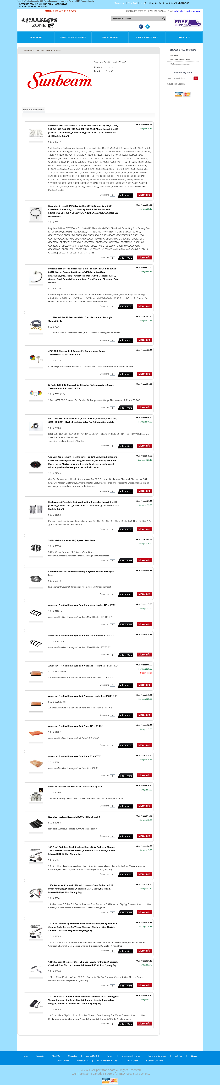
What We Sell (83, 1061)
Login (142, 3)
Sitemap (194, 1056)
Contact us (72, 1056)
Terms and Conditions (157, 1056)
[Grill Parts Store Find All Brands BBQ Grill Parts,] (39, 27)
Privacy (110, 1056)
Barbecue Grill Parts (154, 1061)
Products (40, 1056)
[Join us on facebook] (140, 28)
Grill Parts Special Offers (180, 60)
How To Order (132, 1061)
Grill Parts (36, 37)
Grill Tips (178, 1056)
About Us (56, 1056)
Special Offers (110, 37)
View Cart (132, 3)
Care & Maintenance (147, 37)
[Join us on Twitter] (147, 28)
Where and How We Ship (107, 1061)
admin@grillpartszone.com (187, 11)
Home (25, 1056)
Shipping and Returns (131, 1056)
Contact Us (184, 37)
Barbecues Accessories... (180, 64)
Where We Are (63, 1061)
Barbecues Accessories (73, 37)
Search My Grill (92, 1056)
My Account (119, 3)
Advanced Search (176, 84)
